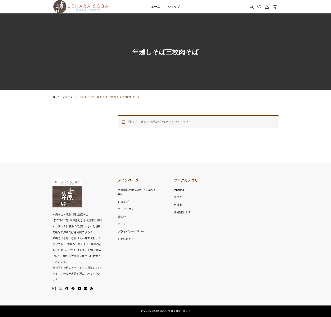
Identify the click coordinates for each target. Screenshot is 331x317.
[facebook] (66, 288)
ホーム (155, 6)
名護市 (178, 204)
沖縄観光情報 (182, 212)
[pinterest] (73, 288)
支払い (122, 216)
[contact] (85, 288)
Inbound (179, 189)
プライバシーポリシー (131, 231)
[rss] (91, 288)
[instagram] (54, 288)
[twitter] (60, 288)
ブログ (178, 197)
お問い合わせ (126, 238)
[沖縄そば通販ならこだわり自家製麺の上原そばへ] (81, 6)
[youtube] (79, 288)
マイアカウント (127, 209)
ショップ (174, 6)
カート (122, 223)
